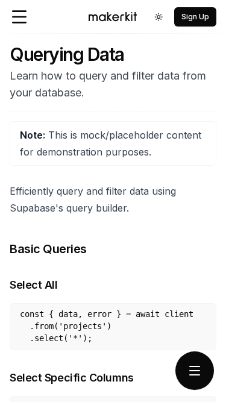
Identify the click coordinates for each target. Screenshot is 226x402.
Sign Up (195, 16)
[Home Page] (113, 16)
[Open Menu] (19, 17)
